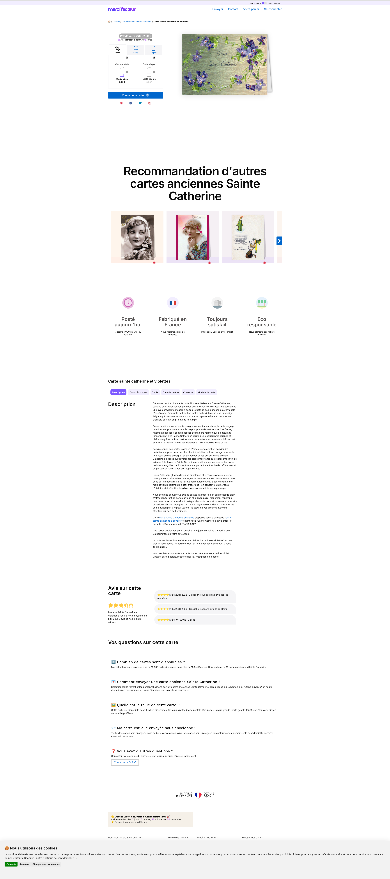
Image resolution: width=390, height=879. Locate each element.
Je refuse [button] (24, 864)
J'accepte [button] (11, 864)
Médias (185, 837)
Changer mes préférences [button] (46, 864)
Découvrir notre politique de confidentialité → (50, 858)
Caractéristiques (138, 392)
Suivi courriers (135, 837)
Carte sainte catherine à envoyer (137, 21)
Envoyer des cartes (252, 837)
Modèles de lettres (207, 837)
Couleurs (188, 392)
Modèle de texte (206, 392)
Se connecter (273, 9)
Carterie (116, 21)
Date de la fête (171, 392)
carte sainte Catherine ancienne (176, 517)
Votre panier (251, 9)
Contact (233, 9)
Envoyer (217, 9)
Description (118, 392)
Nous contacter (116, 837)
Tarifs (155, 392)
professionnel (275, 3)
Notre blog (173, 837)
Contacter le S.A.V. (125, 762)
